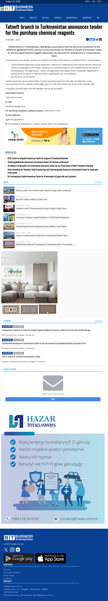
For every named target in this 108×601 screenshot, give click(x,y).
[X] (87, 39)
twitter (6, 549)
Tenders (7, 321)
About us (6, 570)
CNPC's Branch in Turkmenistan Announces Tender (21, 356)
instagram (12, 549)
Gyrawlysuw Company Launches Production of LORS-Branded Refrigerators (42, 217)
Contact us (7, 578)
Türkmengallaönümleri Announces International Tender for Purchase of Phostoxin (38, 162)
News (5, 182)
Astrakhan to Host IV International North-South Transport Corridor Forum (41, 208)
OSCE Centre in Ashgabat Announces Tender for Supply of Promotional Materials (38, 158)
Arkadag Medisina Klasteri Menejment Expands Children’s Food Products (41, 226)
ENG (87, 2)
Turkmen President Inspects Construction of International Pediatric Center (42, 235)
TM (93, 2)
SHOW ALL (99, 182)
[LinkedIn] (90, 39)
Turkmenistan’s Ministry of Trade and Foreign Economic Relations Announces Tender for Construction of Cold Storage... (47, 330)
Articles (33, 17)
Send (53, 399)
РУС (99, 2)
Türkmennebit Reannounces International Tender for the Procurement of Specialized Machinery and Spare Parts (44, 343)
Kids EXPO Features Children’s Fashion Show (31, 199)
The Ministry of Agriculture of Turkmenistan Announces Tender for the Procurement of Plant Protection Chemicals (50, 165)
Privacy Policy (8, 576)
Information (71, 17)
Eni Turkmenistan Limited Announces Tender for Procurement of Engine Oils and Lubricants (42, 176)
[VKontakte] (93, 39)
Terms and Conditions (11, 573)
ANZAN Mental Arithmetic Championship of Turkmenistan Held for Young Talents (44, 244)
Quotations (86, 17)
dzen (17, 549)
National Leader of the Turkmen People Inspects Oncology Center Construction (43, 190)
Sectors (45, 17)
